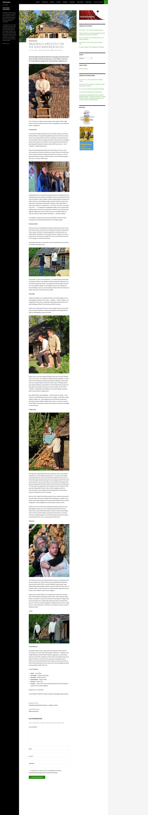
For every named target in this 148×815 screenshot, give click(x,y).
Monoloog (45, 2)
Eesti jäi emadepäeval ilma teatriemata (92, 92)
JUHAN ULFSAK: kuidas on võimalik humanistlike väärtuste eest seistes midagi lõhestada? (92, 98)
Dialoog (52, 2)
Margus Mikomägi (45, 50)
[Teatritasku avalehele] (92, 15)
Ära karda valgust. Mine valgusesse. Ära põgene (91, 47)
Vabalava (65, 2)
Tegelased (72, 2)
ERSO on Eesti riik (34, 710)
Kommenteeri (33, 727)
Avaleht (38, 2)
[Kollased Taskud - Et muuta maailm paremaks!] (86, 138)
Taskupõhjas (80, 2)
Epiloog (59, 2)
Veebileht (31, 763)
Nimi (30, 749)
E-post (31, 756)
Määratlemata (33, 41)
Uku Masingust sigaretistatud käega (94, 89)
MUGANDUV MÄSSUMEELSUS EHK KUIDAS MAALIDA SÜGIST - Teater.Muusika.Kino (91, 95)
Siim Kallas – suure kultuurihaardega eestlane (91, 30)
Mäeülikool (88, 2)
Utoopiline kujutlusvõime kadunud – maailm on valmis (43, 704)
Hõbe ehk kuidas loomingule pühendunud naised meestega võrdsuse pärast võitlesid (92, 33)
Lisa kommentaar (57, 50)
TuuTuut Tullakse (98, 2)
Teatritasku (6, 2)
